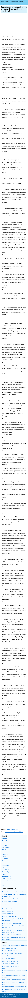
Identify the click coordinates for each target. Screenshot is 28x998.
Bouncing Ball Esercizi (8, 908)
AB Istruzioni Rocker (7, 913)
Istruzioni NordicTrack (8, 911)
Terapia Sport (5, 865)
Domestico (4, 1)
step (3, 867)
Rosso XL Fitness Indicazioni (10, 898)
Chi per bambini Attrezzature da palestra (13, 953)
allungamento (5, 869)
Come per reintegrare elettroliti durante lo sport (13, 983)
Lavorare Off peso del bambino (10, 880)
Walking (4, 874)
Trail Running (5, 872)
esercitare (4, 845)
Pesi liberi (4, 849)
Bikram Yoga (5, 840)
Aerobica (4, 838)
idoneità (8, 4)
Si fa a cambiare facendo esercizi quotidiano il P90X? (14, 971)
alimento (15, 1)
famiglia (3, 4)
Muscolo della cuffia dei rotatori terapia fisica (14, 986)
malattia (10, 1)
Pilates (4, 856)
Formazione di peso (7, 878)
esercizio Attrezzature (7, 847)
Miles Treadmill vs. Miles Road (10, 961)
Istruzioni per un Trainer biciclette (14, 832)
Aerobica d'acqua (6, 876)
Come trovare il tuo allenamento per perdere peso (14, 967)
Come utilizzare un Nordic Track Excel (12, 891)
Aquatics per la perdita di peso (10, 963)
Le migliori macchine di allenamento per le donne (13, 905)
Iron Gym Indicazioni (12, 829)
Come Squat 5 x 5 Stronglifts (9, 948)
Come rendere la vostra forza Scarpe (12, 923)
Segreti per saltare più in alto (9, 958)
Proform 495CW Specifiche (9, 916)
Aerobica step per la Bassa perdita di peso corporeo (13, 976)
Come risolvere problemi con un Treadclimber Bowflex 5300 (14, 926)
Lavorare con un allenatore (9, 883)
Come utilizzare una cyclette (9, 956)
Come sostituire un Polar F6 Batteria (12, 934)
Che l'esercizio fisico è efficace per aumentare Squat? (14, 990)
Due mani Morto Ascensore (9, 950)
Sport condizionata (7, 863)
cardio (3, 843)
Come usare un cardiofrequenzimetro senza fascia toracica (13, 938)
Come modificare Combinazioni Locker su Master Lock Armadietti (13, 931)
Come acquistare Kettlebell (9, 901)
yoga (3, 885)
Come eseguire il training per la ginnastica (13, 979)
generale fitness (6, 852)
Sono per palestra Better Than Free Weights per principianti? (14, 895)
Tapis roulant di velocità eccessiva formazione (14, 945)
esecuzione (5, 858)
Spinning (4, 860)
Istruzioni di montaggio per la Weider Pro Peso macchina (13, 919)
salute (20, 1)
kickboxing (5, 854)
